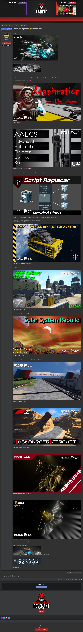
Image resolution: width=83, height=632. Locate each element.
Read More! (41, 611)
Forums (10, 19)
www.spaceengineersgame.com (27, 63)
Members (25, 19)
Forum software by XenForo (11, 622)
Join (19, 19)
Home (79, 579)
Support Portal (15, 545)
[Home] (2, 25)
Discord (35, 19)
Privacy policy (72, 579)
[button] (6, 19)
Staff (31, 19)
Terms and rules (66, 579)
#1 (80, 33)
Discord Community (16, 555)
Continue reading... (16, 567)
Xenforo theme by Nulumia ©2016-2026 (38, 622)
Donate (40, 19)
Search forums (4, 21)
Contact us (60, 579)
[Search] (80, 19)
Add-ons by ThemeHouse (26, 622)
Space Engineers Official (17, 63)
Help (76, 579)
